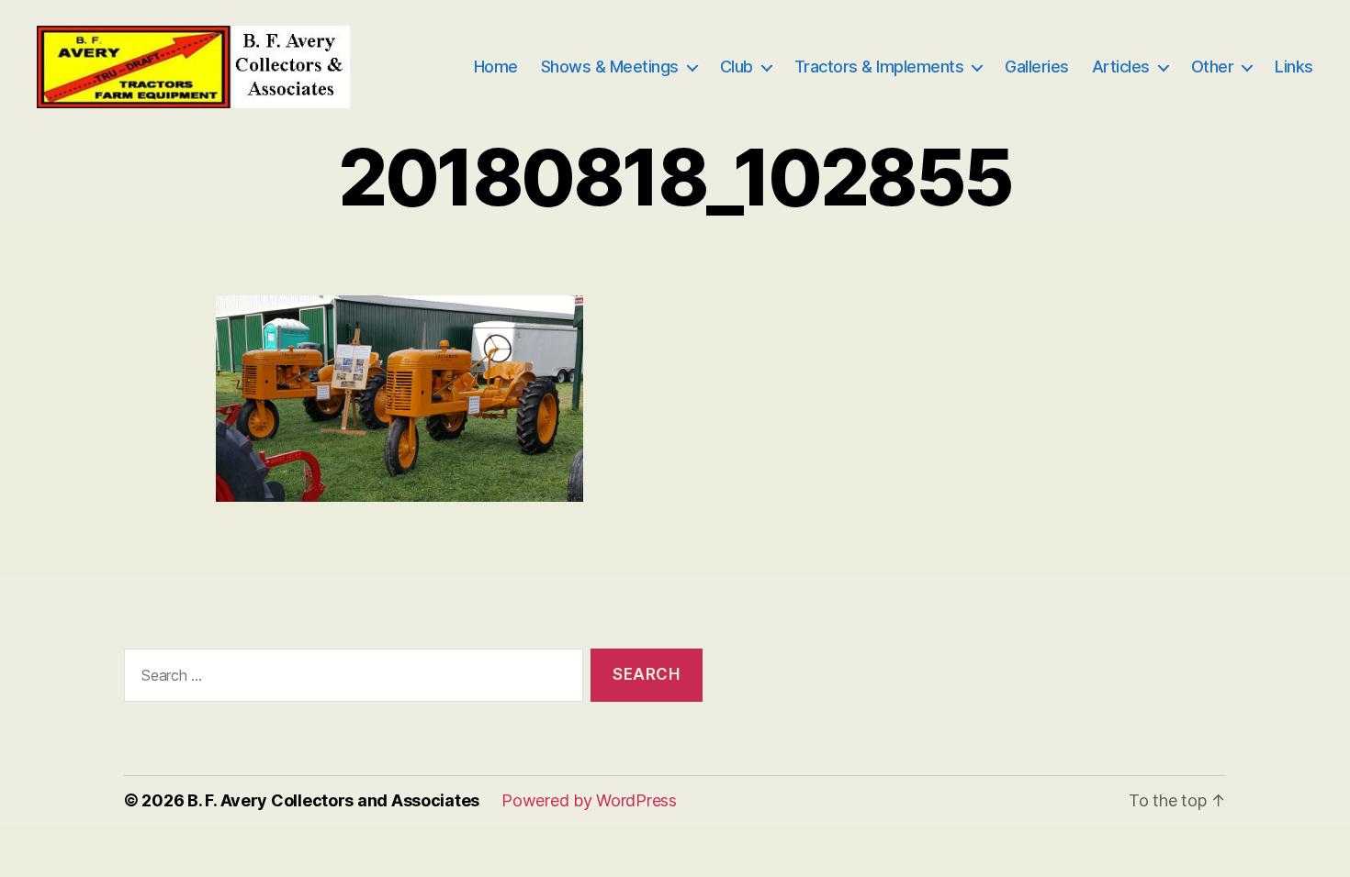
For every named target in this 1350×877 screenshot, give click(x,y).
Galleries (1037, 66)
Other (1212, 66)
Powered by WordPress (589, 800)
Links (1294, 66)
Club (736, 66)
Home (496, 66)
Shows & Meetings (610, 66)
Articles (1121, 66)
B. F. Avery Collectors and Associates (333, 800)
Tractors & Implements (879, 66)
